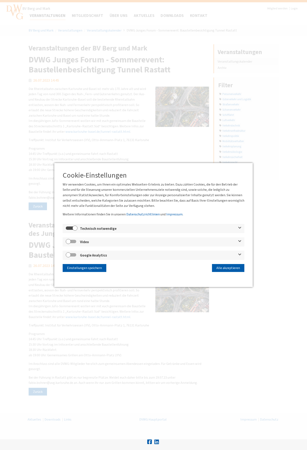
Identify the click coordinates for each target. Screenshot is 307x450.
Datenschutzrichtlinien (143, 214)
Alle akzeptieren (228, 268)
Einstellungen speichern (84, 268)
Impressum (174, 214)
